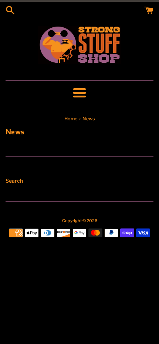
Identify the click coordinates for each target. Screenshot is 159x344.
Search (14, 181)
